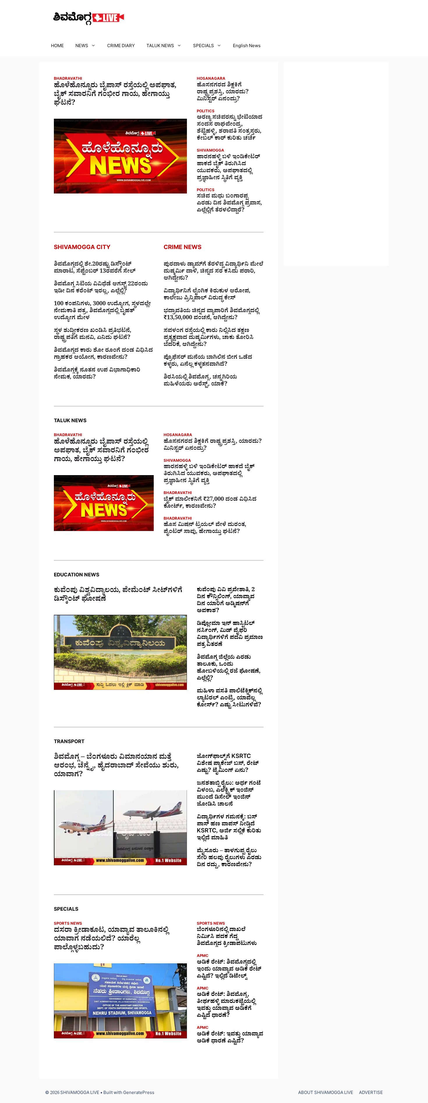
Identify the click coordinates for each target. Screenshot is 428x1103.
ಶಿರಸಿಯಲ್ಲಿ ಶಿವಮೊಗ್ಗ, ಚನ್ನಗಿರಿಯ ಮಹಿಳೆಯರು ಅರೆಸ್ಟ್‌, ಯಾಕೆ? (200, 381)
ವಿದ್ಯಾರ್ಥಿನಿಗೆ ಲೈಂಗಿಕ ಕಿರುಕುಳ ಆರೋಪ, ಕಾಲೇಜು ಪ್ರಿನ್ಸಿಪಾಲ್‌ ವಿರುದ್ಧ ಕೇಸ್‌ (207, 295)
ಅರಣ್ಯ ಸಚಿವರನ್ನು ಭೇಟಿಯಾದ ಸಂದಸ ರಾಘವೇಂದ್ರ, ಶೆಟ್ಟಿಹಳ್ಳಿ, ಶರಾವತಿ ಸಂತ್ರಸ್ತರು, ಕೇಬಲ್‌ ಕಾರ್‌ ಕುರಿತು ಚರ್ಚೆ (229, 129)
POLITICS (206, 112)
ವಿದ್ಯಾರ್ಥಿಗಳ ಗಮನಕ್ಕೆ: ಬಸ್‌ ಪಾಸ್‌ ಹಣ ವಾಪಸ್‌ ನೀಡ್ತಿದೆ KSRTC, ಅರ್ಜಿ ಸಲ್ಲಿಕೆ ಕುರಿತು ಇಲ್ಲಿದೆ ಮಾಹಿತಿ (229, 828)
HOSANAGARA (211, 79)
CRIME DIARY (121, 46)
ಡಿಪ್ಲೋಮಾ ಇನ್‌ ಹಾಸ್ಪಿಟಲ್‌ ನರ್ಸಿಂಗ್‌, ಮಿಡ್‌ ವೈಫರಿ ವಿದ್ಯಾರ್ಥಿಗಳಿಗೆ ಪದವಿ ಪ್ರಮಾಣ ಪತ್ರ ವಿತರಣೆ (230, 635)
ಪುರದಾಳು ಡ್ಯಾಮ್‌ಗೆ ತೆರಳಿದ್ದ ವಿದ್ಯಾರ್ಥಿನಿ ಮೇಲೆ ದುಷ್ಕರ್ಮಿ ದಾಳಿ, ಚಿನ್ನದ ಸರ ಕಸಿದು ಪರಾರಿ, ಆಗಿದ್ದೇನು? (213, 272)
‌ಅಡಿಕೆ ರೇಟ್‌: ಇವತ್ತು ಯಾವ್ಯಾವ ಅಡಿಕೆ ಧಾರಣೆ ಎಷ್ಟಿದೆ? (230, 1038)
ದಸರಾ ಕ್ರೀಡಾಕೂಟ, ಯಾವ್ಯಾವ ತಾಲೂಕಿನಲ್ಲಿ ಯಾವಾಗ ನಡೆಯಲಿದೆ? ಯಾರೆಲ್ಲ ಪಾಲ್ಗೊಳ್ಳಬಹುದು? (111, 940)
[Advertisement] (336, 164)
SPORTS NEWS (68, 924)
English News (247, 46)
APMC (202, 956)
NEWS (81, 46)
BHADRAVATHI (68, 79)
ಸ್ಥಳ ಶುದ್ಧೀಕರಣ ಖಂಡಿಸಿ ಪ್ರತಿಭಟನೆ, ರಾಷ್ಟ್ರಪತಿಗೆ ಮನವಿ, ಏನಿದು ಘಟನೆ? (92, 335)
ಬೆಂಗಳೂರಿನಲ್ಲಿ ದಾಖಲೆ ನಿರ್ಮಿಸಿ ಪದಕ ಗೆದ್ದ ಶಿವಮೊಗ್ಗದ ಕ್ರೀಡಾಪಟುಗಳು (227, 937)
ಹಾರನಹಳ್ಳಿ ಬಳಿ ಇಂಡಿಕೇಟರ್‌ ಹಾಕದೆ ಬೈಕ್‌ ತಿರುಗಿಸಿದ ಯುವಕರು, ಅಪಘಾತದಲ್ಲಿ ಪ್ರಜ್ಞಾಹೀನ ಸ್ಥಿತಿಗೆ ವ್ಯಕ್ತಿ (228, 168)
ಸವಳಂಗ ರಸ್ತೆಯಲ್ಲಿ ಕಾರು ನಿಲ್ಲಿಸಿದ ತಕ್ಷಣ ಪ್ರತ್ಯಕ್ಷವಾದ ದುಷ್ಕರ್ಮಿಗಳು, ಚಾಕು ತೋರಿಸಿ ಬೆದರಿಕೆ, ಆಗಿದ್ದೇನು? (209, 338)
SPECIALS (203, 46)
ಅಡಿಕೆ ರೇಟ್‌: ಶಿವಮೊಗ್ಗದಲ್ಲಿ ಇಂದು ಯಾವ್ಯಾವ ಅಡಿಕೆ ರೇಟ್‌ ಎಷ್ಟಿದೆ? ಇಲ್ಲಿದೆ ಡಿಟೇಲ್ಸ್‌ (229, 970)
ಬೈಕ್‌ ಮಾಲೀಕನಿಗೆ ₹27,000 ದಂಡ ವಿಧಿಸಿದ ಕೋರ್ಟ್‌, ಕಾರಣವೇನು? (210, 504)
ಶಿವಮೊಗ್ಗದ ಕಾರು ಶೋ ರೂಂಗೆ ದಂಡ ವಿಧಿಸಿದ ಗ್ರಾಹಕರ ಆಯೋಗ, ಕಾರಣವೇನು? (103, 355)
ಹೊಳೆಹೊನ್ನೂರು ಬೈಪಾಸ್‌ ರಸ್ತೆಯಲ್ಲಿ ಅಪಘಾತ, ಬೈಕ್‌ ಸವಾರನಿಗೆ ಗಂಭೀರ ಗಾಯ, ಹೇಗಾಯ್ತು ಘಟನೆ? (115, 95)
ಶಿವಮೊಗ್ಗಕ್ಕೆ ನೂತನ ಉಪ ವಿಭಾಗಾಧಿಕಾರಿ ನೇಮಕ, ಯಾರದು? (97, 374)
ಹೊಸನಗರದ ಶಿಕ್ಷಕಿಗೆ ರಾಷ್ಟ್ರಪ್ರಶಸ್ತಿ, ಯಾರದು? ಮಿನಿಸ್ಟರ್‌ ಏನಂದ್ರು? (223, 92)
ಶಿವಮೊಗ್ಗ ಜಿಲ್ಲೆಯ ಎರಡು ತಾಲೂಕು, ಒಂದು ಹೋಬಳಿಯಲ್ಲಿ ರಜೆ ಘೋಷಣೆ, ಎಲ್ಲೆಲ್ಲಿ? (229, 669)
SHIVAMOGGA (210, 151)
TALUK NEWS (160, 46)
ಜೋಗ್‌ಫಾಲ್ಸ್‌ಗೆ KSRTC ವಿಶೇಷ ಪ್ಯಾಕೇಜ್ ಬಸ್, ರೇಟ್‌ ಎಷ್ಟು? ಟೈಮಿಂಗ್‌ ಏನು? (228, 764)
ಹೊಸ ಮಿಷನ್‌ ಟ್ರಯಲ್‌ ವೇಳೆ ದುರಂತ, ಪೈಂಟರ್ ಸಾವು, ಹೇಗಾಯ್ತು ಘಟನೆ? (205, 529)
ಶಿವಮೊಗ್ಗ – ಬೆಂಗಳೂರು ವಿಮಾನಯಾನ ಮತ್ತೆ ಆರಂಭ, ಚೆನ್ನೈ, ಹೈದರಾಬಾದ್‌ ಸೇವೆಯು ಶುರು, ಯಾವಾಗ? (116, 767)
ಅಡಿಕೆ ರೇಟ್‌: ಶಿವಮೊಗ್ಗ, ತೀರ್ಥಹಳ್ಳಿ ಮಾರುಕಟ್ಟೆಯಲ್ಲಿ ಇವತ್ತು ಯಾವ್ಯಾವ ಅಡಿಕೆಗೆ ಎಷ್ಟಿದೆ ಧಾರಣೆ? (226, 1006)
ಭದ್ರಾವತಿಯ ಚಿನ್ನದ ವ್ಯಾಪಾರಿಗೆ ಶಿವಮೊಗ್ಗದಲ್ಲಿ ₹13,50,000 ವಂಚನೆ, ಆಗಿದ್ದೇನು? (211, 315)
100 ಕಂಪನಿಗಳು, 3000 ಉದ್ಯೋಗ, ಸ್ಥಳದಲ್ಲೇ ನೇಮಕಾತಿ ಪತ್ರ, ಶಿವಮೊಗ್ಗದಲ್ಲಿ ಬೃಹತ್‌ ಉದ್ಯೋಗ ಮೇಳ (102, 311)
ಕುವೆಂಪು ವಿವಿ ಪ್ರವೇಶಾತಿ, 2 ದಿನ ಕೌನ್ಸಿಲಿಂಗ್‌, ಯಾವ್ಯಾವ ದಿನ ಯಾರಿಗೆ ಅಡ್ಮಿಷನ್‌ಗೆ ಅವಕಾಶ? (226, 601)
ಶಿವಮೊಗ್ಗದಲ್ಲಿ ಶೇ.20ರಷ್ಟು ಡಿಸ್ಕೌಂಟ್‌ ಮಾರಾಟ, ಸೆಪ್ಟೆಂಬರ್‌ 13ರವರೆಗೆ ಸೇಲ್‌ (95, 269)
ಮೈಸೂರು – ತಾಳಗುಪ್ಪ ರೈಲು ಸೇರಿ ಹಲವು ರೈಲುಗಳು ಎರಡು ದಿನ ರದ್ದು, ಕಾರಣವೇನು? (229, 858)
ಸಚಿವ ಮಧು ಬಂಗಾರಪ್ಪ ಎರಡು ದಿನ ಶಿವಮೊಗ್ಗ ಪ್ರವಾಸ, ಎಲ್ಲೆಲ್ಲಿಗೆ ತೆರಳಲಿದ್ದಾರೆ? (229, 203)
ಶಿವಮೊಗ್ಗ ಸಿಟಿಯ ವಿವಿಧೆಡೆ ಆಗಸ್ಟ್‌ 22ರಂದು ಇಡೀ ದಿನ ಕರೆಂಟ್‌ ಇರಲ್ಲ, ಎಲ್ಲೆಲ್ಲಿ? (101, 288)
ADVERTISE (371, 1093)
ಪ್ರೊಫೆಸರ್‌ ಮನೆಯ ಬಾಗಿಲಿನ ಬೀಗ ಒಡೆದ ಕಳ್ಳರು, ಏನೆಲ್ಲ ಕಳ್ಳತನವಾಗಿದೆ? (208, 362)
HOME (57, 46)
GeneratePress (138, 1093)
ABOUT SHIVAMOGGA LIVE (325, 1093)
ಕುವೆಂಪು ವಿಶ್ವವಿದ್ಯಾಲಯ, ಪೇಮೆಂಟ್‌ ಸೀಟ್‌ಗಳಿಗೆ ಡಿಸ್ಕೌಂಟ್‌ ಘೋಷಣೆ (118, 596)
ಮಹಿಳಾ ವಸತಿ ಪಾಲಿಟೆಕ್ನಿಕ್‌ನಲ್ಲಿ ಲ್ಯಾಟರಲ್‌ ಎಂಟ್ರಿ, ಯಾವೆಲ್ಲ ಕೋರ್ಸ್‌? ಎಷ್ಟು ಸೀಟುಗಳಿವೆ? (229, 698)
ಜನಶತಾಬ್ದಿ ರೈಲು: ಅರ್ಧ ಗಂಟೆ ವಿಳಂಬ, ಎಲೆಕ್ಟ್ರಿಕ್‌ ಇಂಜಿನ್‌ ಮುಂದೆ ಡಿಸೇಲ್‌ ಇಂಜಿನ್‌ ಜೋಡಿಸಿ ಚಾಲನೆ (229, 795)
